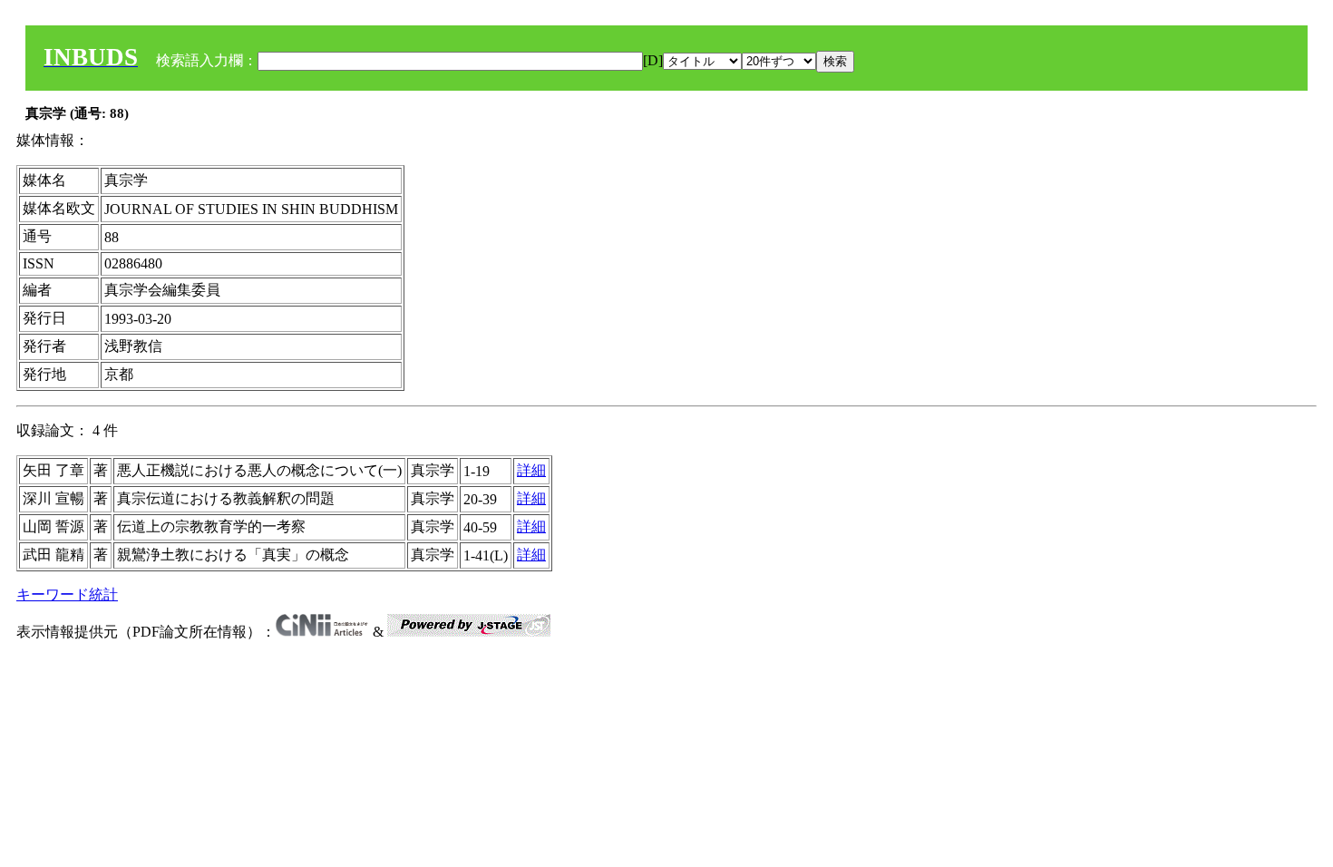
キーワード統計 (67, 594)
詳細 (531, 470)
